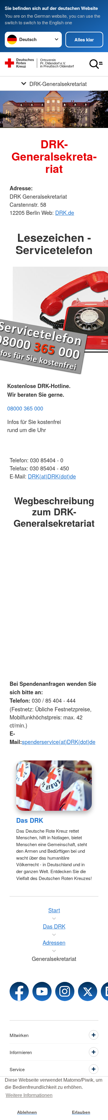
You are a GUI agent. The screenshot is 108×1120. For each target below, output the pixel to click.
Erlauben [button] (81, 1112)
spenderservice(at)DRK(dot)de (58, 741)
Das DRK (29, 820)
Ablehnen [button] (27, 1112)
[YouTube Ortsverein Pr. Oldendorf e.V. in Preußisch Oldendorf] (42, 991)
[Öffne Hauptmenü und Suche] (96, 64)
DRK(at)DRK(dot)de (52, 476)
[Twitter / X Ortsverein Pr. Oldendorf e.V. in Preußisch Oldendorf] (87, 991)
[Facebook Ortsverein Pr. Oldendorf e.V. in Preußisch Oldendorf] (19, 991)
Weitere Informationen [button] (29, 1095)
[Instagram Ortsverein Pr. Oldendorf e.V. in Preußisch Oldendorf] (64, 991)
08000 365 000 (25, 408)
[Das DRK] (54, 785)
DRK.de (64, 212)
